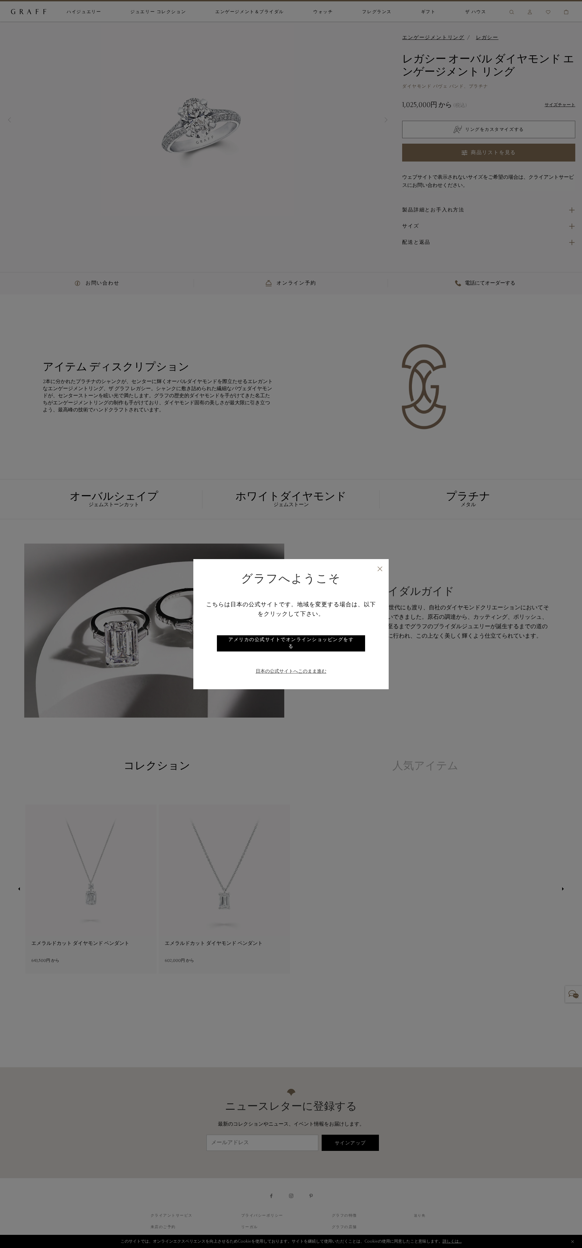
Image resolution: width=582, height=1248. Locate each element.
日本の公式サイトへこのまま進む (291, 671)
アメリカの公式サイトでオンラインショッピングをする (291, 643)
